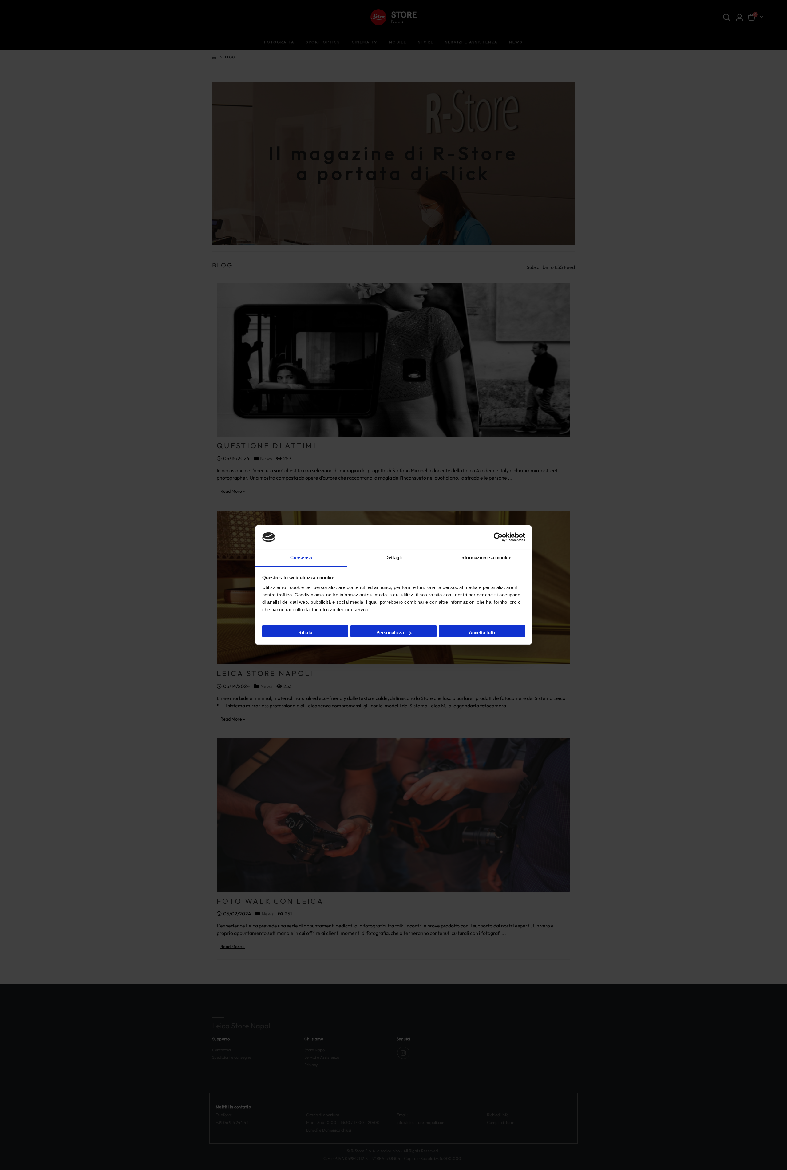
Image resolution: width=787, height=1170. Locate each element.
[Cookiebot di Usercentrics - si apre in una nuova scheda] (498, 537)
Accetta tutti (482, 632)
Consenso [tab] (301, 557)
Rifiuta (305, 632)
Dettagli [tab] (393, 557)
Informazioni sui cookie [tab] (485, 557)
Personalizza (390, 632)
